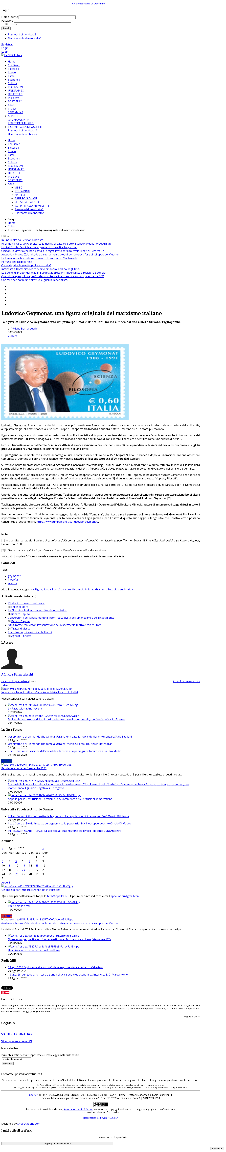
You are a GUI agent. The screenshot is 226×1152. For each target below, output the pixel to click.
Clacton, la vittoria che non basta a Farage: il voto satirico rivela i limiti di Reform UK (52, 251)
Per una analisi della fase (16, 262)
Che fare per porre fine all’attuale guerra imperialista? (34, 280)
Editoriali (13, 147)
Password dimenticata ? (29, 209)
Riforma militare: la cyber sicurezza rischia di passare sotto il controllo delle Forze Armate (56, 243)
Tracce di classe (20, 628)
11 (10, 865)
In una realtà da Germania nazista (22, 240)
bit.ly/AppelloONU (58, 896)
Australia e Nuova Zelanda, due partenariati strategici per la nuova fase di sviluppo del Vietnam (60, 254)
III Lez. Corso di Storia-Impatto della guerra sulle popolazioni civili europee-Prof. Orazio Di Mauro (68, 816)
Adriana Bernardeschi (24, 328)
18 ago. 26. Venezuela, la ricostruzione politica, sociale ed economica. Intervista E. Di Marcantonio (68, 974)
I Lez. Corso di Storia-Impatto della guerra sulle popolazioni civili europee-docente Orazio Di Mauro (69, 823)
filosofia (13, 579)
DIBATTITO (15, 173)
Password (7, 20)
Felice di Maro (19, 607)
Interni (12, 151)
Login (4, 48)
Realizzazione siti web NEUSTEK (100, 1117)
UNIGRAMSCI (16, 169)
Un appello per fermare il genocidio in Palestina (30, 890)
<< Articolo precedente (15, 681)
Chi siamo (77, 3)
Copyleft (33, 1094)
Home (11, 140)
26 (16, 874)
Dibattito (6, 916)
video (4, 685)
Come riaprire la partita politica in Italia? (26, 265)
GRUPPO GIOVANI (26, 198)
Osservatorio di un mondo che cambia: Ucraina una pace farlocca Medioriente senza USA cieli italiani (70, 736)
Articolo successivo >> (186, 681)
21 (30, 870)
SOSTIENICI (15, 180)
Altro (11, 184)
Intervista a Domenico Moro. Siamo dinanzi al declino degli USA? (40, 269)
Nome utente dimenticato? (24, 38)
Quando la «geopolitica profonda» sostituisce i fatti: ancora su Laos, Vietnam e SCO (52, 276)
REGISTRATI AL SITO (27, 202)
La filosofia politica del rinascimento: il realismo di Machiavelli (39, 258)
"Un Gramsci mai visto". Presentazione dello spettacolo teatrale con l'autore (54, 625)
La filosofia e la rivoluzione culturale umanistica (37, 610)
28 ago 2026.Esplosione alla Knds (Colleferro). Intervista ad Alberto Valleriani (55, 967)
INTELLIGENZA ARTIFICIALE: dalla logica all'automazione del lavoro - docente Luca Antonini (64, 831)
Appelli (5, 882)
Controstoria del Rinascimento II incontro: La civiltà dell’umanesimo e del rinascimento (61, 617)
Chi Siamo (14, 144)
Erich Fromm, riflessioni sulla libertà (30, 632)
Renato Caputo (20, 614)
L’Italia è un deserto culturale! (26, 603)
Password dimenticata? (22, 34)
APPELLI (20, 195)
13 (23, 865)
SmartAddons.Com (28, 1123)
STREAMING (22, 191)
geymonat (14, 576)
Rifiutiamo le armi (19, 906)
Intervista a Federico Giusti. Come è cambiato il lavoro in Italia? (39, 692)
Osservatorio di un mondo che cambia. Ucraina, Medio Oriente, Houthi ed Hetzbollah (60, 744)
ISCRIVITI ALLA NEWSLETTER (33, 205)
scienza (12, 583)
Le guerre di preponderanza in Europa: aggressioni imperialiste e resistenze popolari (54, 272)
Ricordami (11, 24)
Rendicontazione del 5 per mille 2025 (23, 768)
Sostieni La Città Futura (93, 3)
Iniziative (13, 176)
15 (37, 865)
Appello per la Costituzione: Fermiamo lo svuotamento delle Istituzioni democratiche (60, 799)
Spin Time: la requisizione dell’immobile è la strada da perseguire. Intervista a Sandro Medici (64, 751)
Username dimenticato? (29, 213)
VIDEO (19, 187)
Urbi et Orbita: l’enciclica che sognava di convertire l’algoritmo (39, 247)
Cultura (12, 162)
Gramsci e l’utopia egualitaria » (114, 589)
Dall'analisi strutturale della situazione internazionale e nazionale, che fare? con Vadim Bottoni (66, 719)
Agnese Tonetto (21, 636)
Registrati (7, 44)
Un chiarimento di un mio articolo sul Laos (34, 950)
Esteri (11, 155)
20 (23, 870)
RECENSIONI (16, 166)
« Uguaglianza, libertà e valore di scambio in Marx (64, 589)
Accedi (6, 28)
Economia (14, 158)
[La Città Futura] (11, 55)
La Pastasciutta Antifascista (25, 708)
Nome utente (9, 17)
